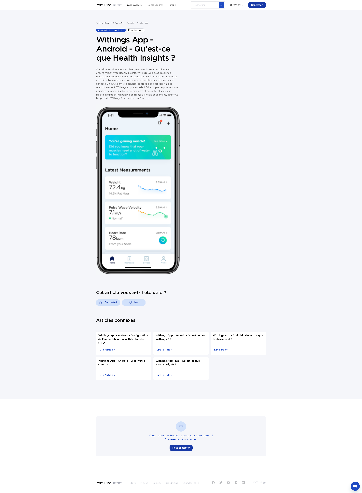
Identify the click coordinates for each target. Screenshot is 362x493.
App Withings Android (124, 23)
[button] (257, 5)
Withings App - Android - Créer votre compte (121, 363)
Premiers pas (142, 23)
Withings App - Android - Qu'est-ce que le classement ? (238, 337)
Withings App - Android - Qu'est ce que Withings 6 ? (180, 337)
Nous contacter (181, 448)
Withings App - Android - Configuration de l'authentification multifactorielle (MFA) (123, 339)
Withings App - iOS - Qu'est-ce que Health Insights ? (178, 363)
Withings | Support (104, 23)
